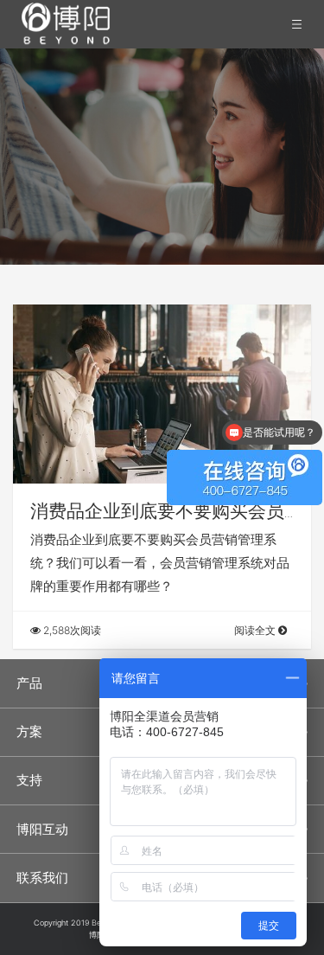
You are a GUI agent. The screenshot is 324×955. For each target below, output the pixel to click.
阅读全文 (256, 630)
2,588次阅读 (71, 630)
